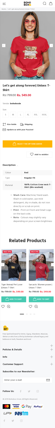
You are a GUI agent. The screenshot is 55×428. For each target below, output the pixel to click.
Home (4, 9)
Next (52, 264)
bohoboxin (15, 103)
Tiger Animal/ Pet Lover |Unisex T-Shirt (11, 286)
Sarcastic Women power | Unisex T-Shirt (40, 286)
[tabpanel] (14, 276)
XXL (36, 115)
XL (28, 115)
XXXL (44, 115)
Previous (2, 264)
